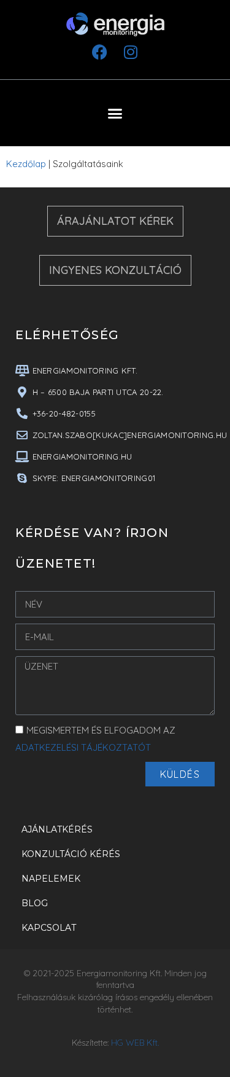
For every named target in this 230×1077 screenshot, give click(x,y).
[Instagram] (130, 51)
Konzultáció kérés (70, 854)
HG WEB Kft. (135, 1042)
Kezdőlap (26, 164)
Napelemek (50, 878)
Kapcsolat (48, 927)
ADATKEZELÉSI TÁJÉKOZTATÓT (83, 747)
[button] (115, 113)
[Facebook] (100, 51)
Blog (34, 903)
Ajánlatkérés (57, 829)
